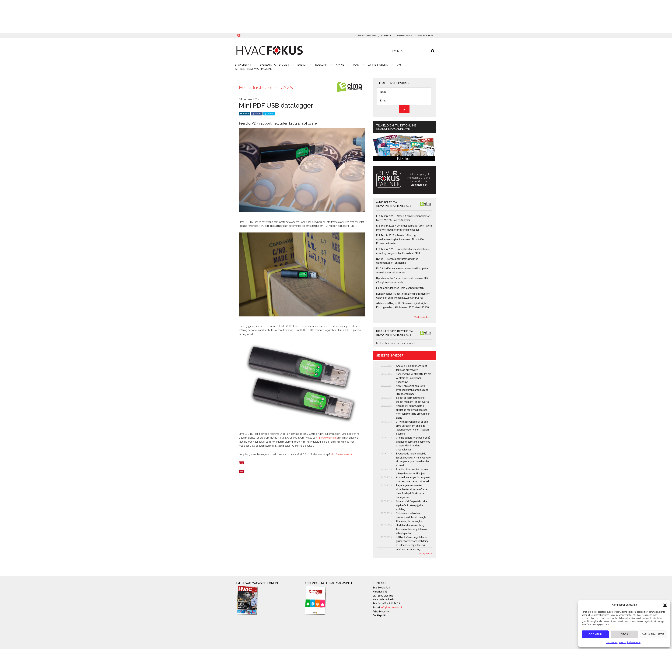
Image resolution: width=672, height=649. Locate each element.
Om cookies (612, 642)
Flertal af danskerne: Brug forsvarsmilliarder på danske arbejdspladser (412, 529)
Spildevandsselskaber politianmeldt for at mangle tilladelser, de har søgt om (411, 517)
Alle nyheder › (425, 553)
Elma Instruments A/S (266, 87)
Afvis (624, 634)
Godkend (595, 634)
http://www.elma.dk (327, 437)
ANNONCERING (404, 35)
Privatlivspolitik (381, 611)
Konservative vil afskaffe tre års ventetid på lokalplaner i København (413, 378)
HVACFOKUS (269, 50)
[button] (665, 604)
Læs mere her (419, 184)
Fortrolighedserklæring (630, 642)
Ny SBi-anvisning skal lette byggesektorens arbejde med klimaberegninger (412, 390)
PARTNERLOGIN (425, 35)
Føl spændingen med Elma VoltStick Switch (400, 288)
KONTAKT (386, 35)
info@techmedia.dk (391, 607)
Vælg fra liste (653, 634)
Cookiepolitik (380, 615)
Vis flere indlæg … (423, 317)
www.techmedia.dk (383, 599)
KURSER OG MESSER (365, 35)
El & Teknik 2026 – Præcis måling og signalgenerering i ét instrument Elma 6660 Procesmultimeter (400, 239)
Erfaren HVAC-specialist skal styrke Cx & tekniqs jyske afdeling (411, 505)
